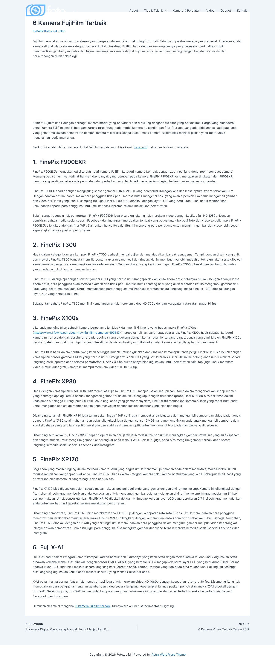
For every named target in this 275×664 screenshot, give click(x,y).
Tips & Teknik (153, 10)
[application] (165, 10)
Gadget (226, 10)
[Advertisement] (137, 89)
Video (210, 10)
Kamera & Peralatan (186, 10)
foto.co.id (140, 147)
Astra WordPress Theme (169, 654)
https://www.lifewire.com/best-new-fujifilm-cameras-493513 (77, 332)
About (133, 10)
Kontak (242, 10)
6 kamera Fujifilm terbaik (92, 606)
